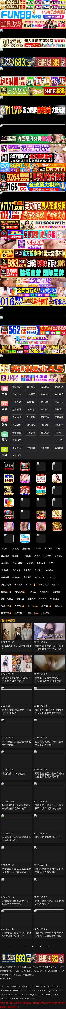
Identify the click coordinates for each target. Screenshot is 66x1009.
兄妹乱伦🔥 (33, 606)
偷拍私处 (50, 570)
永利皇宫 (18, 584)
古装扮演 (16, 417)
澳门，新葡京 (7, 598)
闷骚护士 (59, 424)
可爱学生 (45, 417)
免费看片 (20, 598)
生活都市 (16, 447)
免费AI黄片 (20, 613)
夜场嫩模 (16, 577)
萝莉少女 (59, 386)
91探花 (31, 409)
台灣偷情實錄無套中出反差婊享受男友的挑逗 (16, 902)
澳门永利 (48, 548)
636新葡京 (43, 584)
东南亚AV (59, 402)
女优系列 (31, 417)
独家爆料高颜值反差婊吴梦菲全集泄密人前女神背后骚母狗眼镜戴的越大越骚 (16, 872)
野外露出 (59, 409)
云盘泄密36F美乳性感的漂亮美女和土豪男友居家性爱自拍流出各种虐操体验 (49, 712)
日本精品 (31, 394)
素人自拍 (59, 394)
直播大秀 (42, 598)
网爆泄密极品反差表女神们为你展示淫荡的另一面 (49, 775)
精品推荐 (16, 386)
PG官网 (15, 548)
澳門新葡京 (6, 584)
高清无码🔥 (6, 613)
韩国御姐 (31, 402)
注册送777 (17, 555)
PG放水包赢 (17, 563)
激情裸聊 (56, 584)
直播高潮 (30, 563)
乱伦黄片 (39, 570)
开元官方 (32, 591)
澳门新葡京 (40, 577)
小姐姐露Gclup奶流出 (14, 773)
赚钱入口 (59, 606)
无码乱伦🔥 (20, 591)
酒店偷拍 (5, 570)
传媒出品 (16, 440)
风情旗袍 (16, 424)
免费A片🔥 (20, 606)
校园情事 (31, 447)
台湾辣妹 (16, 402)
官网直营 (37, 548)
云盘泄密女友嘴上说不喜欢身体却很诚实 (16, 711)
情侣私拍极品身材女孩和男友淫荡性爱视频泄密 (49, 870)
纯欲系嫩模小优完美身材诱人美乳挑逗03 (49, 902)
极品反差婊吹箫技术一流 (48, 837)
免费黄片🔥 (6, 591)
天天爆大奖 (44, 591)
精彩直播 (41, 563)
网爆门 (59, 432)
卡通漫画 (16, 432)
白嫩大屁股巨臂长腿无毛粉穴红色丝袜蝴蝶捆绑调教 (49, 934)
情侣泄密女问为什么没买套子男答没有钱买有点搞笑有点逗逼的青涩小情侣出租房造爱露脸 (49, 810)
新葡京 (37, 555)
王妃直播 (27, 570)
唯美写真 (45, 432)
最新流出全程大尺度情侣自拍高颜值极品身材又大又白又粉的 (49, 680)
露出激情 (31, 432)
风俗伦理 (59, 447)
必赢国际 (58, 555)
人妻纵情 (45, 447)
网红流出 (45, 409)
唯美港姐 (45, 402)
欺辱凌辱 (16, 409)
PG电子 (59, 548)
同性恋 (59, 440)
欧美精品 (45, 386)
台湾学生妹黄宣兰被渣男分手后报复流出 (16, 838)
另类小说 (16, 455)
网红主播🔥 (33, 613)
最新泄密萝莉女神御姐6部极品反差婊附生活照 (16, 679)
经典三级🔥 (6, 606)
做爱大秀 (31, 598)
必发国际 (27, 577)
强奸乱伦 (31, 386)
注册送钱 (5, 555)
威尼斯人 (5, 548)
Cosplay (45, 394)
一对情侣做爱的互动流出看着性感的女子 (16, 743)
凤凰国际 (5, 563)
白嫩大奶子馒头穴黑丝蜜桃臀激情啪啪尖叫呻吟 (16, 934)
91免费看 (45, 613)
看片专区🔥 (46, 606)
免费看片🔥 (30, 584)
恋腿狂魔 (59, 417)
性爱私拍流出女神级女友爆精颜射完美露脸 (49, 743)
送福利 (28, 555)
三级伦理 (16, 394)
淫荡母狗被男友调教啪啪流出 (16, 647)
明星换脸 (31, 424)
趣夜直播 (5, 577)
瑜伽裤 (45, 424)
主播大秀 (16, 570)
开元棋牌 (26, 548)
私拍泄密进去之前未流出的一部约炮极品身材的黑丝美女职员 (16, 808)
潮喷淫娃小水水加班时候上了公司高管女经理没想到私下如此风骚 (49, 648)
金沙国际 (57, 591)
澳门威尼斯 (55, 598)
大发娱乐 (52, 577)
